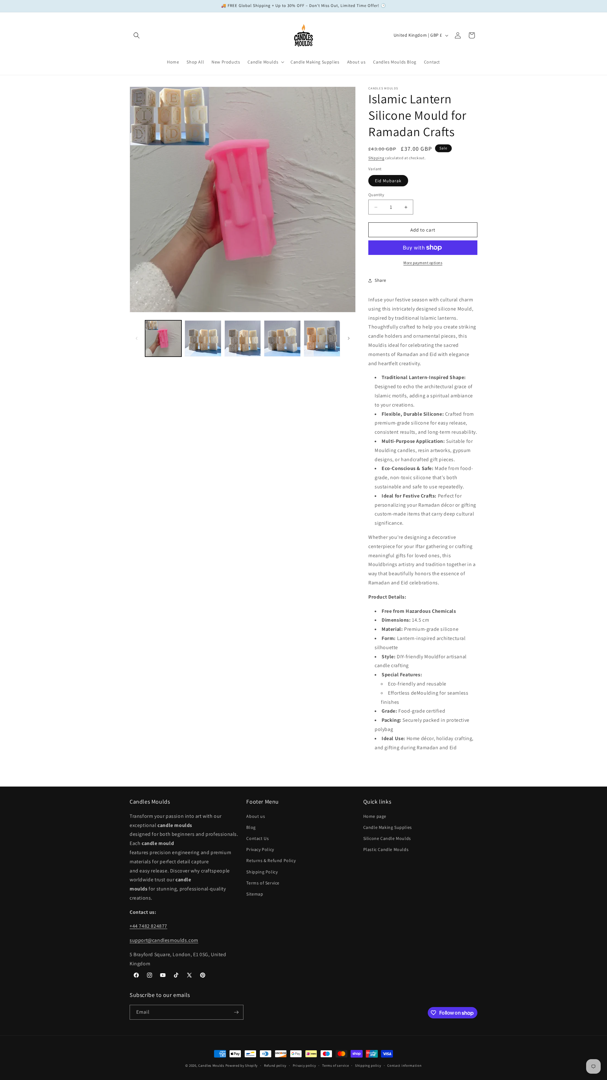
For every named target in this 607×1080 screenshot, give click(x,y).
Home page (374, 816)
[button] (137, 35)
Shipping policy (368, 1065)
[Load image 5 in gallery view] (322, 338)
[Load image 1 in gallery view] (163, 338)
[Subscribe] (236, 1012)
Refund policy (275, 1065)
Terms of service (335, 1065)
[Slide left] (137, 338)
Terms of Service (262, 883)
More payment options (422, 262)
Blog (250, 827)
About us (255, 816)
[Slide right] (349, 338)
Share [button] (380, 280)
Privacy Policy (260, 849)
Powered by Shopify (241, 1065)
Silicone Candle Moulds (387, 838)
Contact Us (257, 838)
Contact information (404, 1065)
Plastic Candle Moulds (386, 849)
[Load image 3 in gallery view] (242, 338)
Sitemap (254, 894)
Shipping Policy (262, 872)
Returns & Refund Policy (271, 860)
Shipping (376, 157)
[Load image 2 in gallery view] (203, 338)
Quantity (376, 194)
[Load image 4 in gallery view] (282, 338)
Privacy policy (304, 1065)
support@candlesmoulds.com (164, 940)
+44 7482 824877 (148, 926)
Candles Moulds (211, 1065)
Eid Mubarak (388, 181)
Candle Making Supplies (387, 827)
